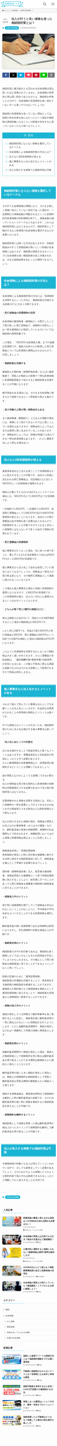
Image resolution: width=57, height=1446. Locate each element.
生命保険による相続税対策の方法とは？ (30, 152)
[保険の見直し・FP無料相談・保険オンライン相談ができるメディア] (12, 4)
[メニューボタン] (53, 4)
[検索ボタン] (45, 4)
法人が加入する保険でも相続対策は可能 (30, 170)
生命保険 (9, 1316)
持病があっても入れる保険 (18, 1332)
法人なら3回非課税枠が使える (25, 156)
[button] (5, 75)
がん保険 (10, 1321)
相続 (7, 1309)
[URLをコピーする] (51, 75)
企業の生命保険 (12, 28)
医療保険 (10, 1327)
